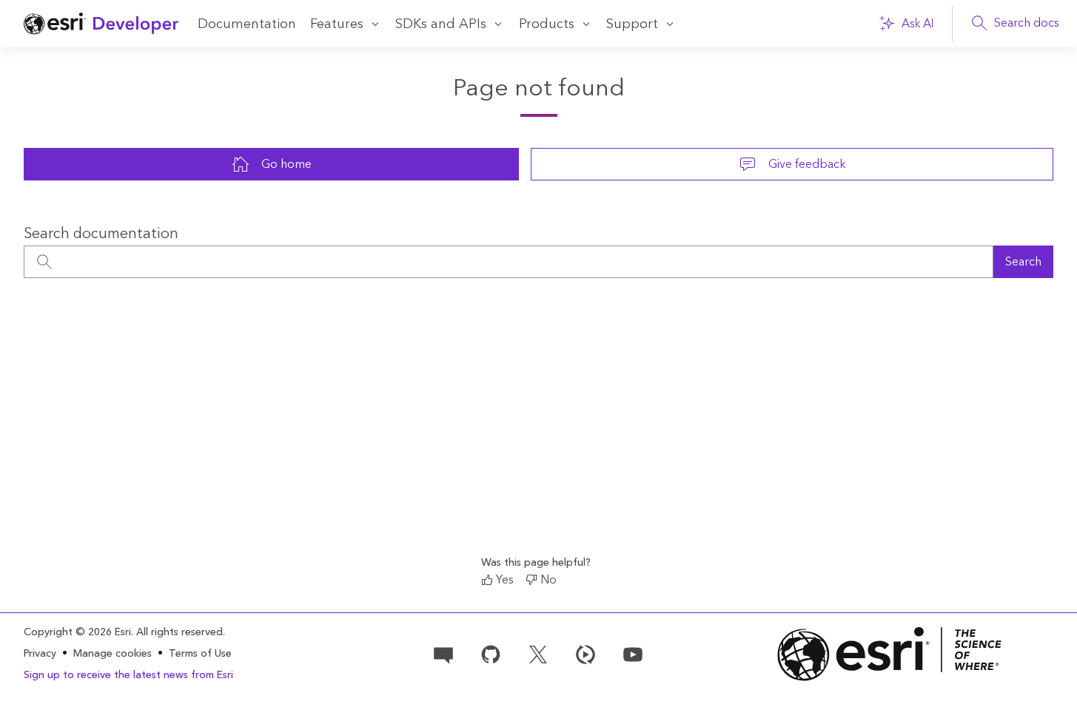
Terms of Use (200, 654)
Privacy (40, 654)
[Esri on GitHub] (491, 653)
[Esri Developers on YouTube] (633, 653)
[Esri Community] (443, 653)
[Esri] (889, 654)
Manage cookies (112, 654)
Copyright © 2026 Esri (77, 632)
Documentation (247, 24)
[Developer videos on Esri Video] (585, 653)
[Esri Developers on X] (538, 653)
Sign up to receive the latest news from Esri (128, 675)
